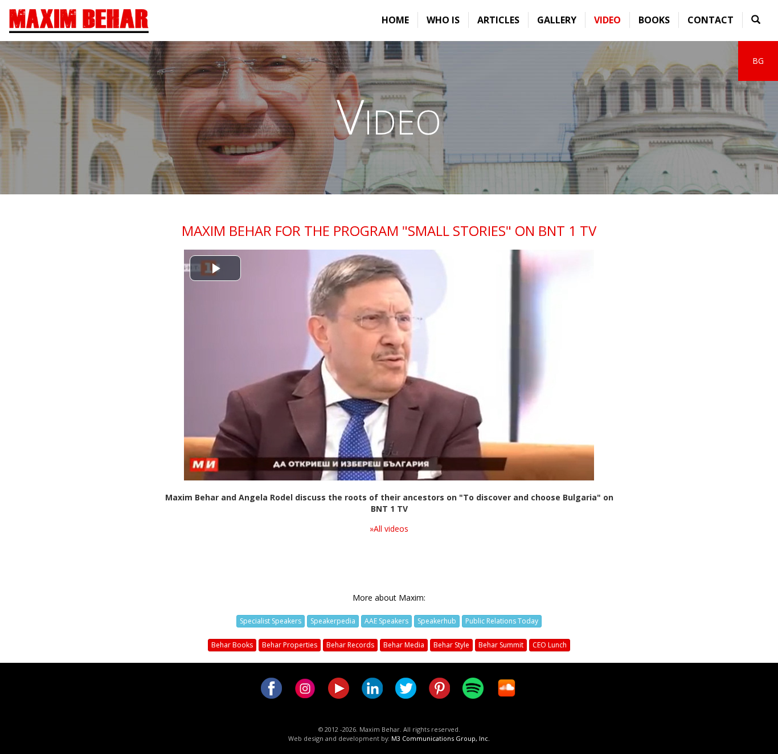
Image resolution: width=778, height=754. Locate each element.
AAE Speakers (386, 621)
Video (607, 20)
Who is (443, 20)
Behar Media (403, 645)
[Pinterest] (439, 687)
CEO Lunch (550, 645)
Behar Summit (500, 645)
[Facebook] (271, 687)
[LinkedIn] (372, 687)
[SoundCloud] (506, 687)
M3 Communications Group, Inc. (440, 738)
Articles (498, 20)
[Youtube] (338, 687)
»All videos (389, 528)
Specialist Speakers (270, 621)
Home (395, 20)
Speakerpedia (332, 621)
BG (758, 60)
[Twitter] (405, 687)
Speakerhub (436, 621)
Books (654, 20)
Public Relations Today (501, 621)
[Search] (756, 20)
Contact (710, 20)
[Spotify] (473, 687)
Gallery (556, 20)
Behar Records (350, 645)
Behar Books (232, 645)
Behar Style (451, 645)
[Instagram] (305, 687)
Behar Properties (289, 645)
